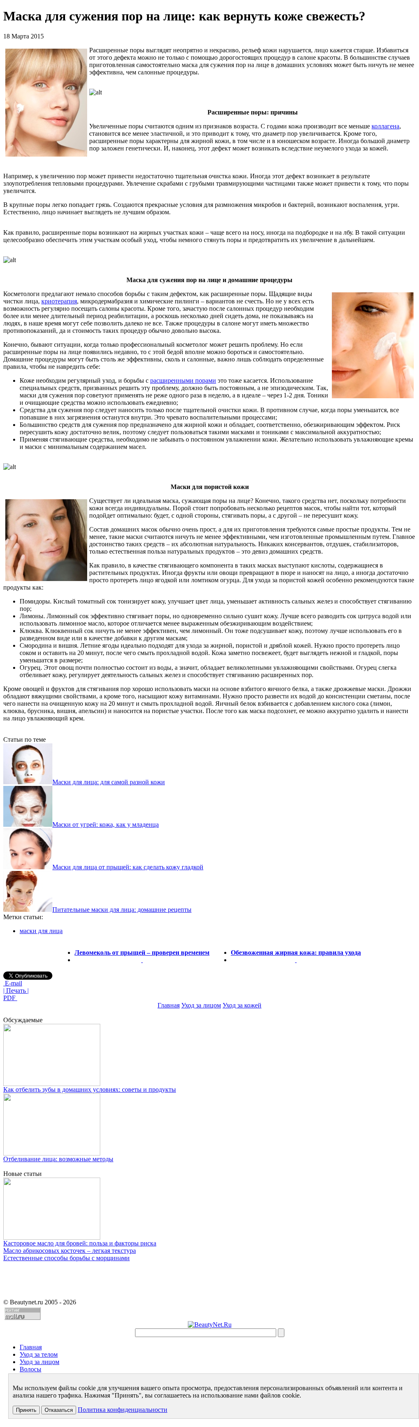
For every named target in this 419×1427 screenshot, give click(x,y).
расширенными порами (183, 380)
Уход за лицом (201, 1005)
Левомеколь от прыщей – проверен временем (142, 952)
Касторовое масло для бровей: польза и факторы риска (79, 1243)
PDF (10, 997)
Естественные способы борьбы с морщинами (66, 1257)
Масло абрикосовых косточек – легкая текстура (69, 1250)
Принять (26, 1410)
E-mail (12, 983)
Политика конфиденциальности (122, 1409)
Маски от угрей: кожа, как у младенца (105, 824)
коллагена (385, 126)
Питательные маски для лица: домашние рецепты (121, 909)
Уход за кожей (242, 1005)
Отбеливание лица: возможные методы (58, 1159)
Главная (169, 1005)
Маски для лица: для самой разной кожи (108, 782)
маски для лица (41, 930)
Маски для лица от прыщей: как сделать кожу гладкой (127, 867)
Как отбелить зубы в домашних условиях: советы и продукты (89, 1089)
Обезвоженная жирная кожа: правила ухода (296, 952)
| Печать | (16, 990)
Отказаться (59, 1410)
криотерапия (59, 301)
